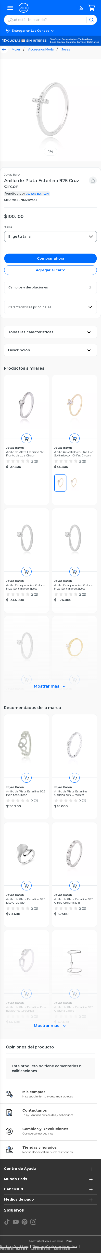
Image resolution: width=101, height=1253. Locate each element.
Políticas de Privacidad (13, 1249)
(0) (36, 461)
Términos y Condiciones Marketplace (55, 1246)
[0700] (73, 483)
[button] (50, 31)
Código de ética (40, 1249)
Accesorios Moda (41, 49)
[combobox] (50, 236)
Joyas (66, 49)
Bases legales (62, 1249)
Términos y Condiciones (14, 1246)
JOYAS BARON (37, 194)
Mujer (16, 49)
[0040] (60, 483)
